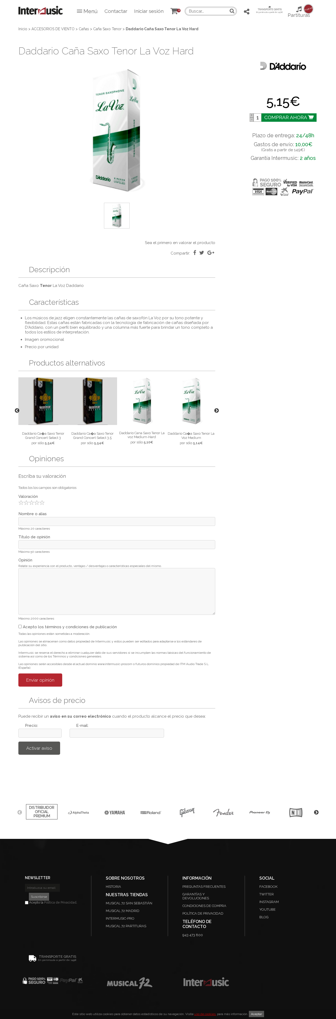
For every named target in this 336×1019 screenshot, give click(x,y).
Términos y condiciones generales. (77, 656)
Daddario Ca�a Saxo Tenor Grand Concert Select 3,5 (92, 436)
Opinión (25, 560)
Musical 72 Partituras (126, 926)
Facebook (268, 887)
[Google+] (210, 253)
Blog (264, 917)
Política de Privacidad (60, 902)
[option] (116, 130)
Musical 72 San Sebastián (129, 903)
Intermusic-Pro (120, 918)
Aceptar (256, 1014)
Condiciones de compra (204, 906)
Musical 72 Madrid (122, 911)
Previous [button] (17, 410)
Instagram (269, 902)
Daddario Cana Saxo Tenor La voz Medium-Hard (142, 435)
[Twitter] (201, 253)
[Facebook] (194, 253)
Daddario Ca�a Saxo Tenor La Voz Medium (191, 436)
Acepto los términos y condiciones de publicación (69, 627)
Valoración (28, 496)
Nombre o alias (32, 513)
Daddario (75, 285)
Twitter (266, 894)
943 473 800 (192, 935)
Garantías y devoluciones (195, 896)
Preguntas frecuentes (203, 887)
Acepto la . (52, 902)
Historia (113, 887)
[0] (174, 12)
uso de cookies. (205, 1014)
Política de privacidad (202, 913)
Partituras (299, 12)
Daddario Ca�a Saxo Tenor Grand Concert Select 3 (43, 436)
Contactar (115, 11)
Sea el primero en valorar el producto (180, 242)
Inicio (22, 29)
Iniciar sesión (149, 11)
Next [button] (216, 410)
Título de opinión (34, 537)
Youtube (267, 909)
